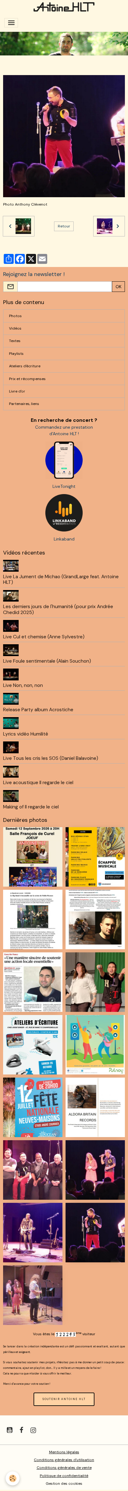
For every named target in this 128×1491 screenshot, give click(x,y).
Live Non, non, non (23, 685)
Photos (15, 315)
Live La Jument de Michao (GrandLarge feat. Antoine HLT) (61, 579)
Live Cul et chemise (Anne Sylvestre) (44, 637)
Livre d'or (17, 391)
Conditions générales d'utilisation (64, 1459)
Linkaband (64, 539)
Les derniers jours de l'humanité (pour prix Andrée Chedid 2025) (58, 609)
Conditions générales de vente (64, 1467)
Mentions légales (64, 1452)
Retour (64, 226)
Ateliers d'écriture (24, 366)
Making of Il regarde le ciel (31, 807)
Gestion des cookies (64, 1483)
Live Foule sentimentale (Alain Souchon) (47, 661)
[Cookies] (13, 1478)
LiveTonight (64, 486)
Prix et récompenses (27, 378)
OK (118, 286)
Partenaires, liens (24, 403)
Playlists (16, 353)
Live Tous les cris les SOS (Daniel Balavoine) (50, 758)
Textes (15, 340)
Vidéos (15, 328)
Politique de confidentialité (64, 1475)
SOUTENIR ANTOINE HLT (64, 1399)
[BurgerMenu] (11, 22)
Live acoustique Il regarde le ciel (38, 782)
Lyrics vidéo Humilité (25, 734)
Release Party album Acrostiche (38, 710)
